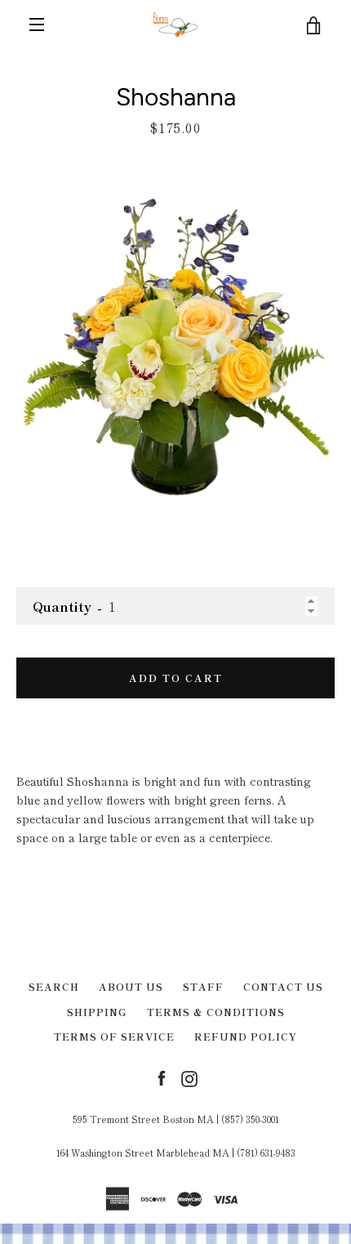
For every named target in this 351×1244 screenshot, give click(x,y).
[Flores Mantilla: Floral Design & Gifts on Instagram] (189, 1077)
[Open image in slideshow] (175, 346)
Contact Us (283, 986)
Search (54, 986)
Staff (203, 986)
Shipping (97, 1012)
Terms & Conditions (216, 1012)
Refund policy (245, 1036)
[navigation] (36, 24)
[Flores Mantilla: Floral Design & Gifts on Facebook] (161, 1077)
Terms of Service (114, 1036)
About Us (131, 986)
